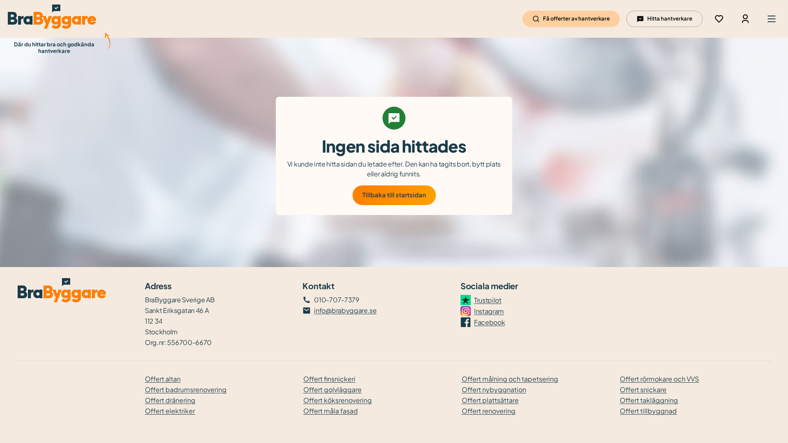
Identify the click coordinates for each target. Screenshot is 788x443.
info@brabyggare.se (345, 310)
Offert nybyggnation (494, 389)
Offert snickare (643, 389)
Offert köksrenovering (337, 400)
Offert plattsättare (490, 400)
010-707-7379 (336, 299)
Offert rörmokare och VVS (659, 378)
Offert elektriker (170, 410)
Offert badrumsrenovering (186, 389)
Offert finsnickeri (329, 378)
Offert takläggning (649, 400)
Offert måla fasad (330, 410)
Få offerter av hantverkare (576, 18)
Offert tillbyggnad (648, 410)
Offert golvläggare (332, 389)
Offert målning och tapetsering (510, 378)
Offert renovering (488, 410)
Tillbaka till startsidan (394, 195)
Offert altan (163, 378)
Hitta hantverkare (669, 18)
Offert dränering (170, 400)
